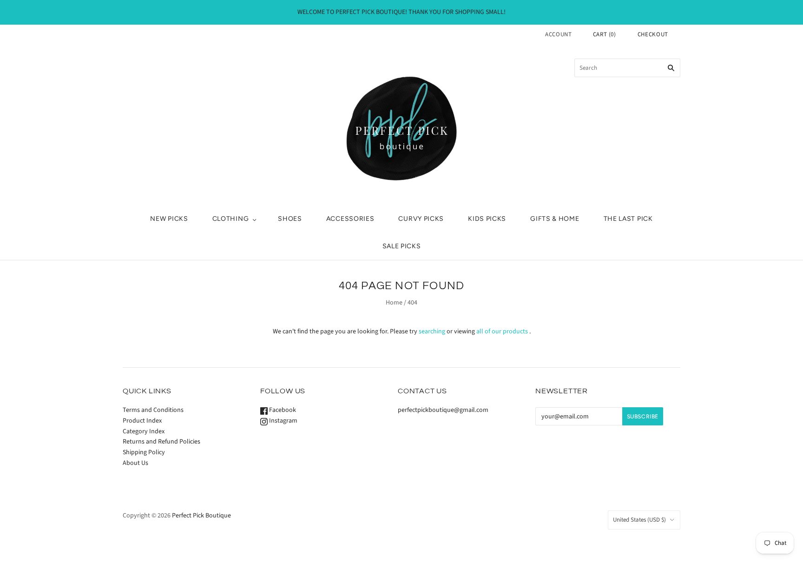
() (604, 34)
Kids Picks (487, 219)
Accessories (350, 219)
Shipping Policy (144, 452)
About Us (135, 463)
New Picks (169, 219)
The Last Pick (628, 219)
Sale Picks (401, 246)
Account (558, 34)
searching (432, 331)
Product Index (142, 420)
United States (639, 520)
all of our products (502, 331)
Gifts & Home (554, 219)
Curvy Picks (421, 219)
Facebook (282, 410)
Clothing (230, 219)
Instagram (282, 420)
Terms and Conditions (153, 410)
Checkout (653, 34)
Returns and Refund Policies (161, 441)
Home (394, 302)
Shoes (290, 219)
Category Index (144, 431)
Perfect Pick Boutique (201, 515)
